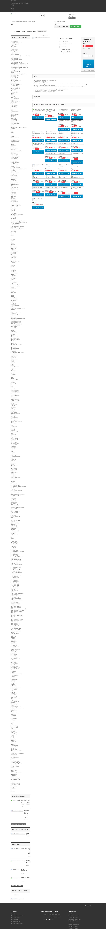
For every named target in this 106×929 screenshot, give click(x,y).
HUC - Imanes (14, 690)
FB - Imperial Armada (15, 339)
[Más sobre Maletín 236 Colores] (18, 833)
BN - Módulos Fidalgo (15, 588)
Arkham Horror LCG (15, 701)
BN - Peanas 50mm (15, 580)
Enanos (12, 291)
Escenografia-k (14, 333)
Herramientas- (14, 252)
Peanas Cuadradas (15, 50)
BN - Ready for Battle (15, 586)
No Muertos (13, 275)
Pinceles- (13, 249)
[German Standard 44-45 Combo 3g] (38, 165)
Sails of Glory (14, 733)
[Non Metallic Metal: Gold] (64, 143)
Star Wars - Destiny (15, 713)
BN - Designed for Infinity (16, 567)
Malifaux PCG (14, 650)
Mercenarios (13, 370)
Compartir (63, 46)
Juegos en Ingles (14, 746)
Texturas (12, 538)
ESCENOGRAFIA (14, 555)
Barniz (12, 537)
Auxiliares (13, 533)
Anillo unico (13, 775)
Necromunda (13, 231)
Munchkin (13, 711)
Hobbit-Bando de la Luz (16, 227)
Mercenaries (13, 463)
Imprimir (64, 54)
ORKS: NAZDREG (25, 877)
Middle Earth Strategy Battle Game (18, 221)
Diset (12, 728)
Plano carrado (14, 506)
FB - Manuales (14, 343)
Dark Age (13, 334)
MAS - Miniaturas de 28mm (16, 614)
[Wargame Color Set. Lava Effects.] (77, 121)
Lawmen (12, 461)
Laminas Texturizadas (15, 649)
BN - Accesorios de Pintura (16, 572)
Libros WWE (13, 455)
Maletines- (13, 254)
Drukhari (12, 174)
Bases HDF (13, 416)
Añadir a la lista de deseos (88, 70)
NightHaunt (13, 128)
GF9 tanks (13, 601)
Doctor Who (13, 739)
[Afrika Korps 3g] (64, 153)
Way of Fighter (14, 770)
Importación (13, 744)
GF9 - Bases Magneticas (16, 595)
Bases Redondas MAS (15, 631)
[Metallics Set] (77, 143)
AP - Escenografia (14, 554)
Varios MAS (13, 627)
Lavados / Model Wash (15, 516)
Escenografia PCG (15, 646)
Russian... (48, 169)
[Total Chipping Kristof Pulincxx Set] (77, 188)
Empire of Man (14, 208)
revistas (12, 536)
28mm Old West (14, 563)
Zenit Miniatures (14, 472)
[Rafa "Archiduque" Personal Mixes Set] (77, 177)
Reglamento (13, 264)
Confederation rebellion (15, 456)
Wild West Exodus (15, 454)
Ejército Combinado (15, 366)
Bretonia (12, 266)
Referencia (61, 41)
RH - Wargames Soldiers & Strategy (18, 486)
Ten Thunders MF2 (15, 443)
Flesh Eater (13, 116)
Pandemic (13, 758)
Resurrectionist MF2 (15, 438)
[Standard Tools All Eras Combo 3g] (64, 165)
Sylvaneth (13, 142)
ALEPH (12, 364)
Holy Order (13, 460)
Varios (12, 146)
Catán (12, 719)
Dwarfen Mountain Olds (16, 205)
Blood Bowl (13, 260)
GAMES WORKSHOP (15, 101)
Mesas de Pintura (14, 319)
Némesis (12, 473)
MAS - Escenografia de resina (17, 618)
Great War (13, 489)
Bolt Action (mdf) (14, 85)
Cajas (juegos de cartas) (16, 57)
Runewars (13, 759)
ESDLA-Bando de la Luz (16, 224)
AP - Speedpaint (14, 545)
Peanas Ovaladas (14, 51)
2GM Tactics (13, 714)
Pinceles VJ (13, 500)
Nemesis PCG (14, 634)
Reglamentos (13, 149)
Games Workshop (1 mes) (16, 42)
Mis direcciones (14, 919)
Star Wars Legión (14, 703)
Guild (12, 425)
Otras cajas (13, 70)
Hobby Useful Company (16, 687)
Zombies (12, 771)
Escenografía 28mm (15, 75)
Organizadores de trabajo (16, 322)
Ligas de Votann (14, 180)
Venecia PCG (13, 637)
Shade (12, 240)
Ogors (12, 131)
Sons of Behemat (14, 139)
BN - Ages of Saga (15, 585)
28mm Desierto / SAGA (16, 559)
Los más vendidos (18, 796)
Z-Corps (12, 782)
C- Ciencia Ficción (14, 679)
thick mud (13, 529)
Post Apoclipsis (14, 651)
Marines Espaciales (15, 184)
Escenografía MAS (15, 625)
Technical (13, 244)
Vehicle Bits (13, 405)
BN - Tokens (13, 573)
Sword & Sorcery (14, 726)
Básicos (12, 103)
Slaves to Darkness (15, 137)
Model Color (13, 510)
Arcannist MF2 (14, 442)
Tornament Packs (14, 359)
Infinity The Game (14, 355)
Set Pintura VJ (14, 499)
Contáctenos (13, 1)
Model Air (13, 517)
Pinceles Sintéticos (15, 251)
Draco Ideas (13, 730)
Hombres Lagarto (14, 273)
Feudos (12, 296)
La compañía (13, 300)
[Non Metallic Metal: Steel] (51, 143)
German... (35, 169)
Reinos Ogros (14, 278)
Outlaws (12, 464)
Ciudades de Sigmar (15, 111)
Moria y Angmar (14, 303)
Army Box (13, 382)
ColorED (12, 659)
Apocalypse (13, 152)
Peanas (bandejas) (15, 54)
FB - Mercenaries (14, 342)
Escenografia (13, 282)
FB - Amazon (13, 347)
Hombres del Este (14, 299)
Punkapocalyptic (14, 447)
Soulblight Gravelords (15, 140)
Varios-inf (13, 362)
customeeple (13, 671)
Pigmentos (13, 521)
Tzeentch (13, 144)
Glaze (12, 241)
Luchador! (13, 752)
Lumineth (13, 126)
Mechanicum (13, 218)
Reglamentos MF (14, 431)
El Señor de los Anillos (15, 286)
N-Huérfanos (13, 476)
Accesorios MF (14, 424)
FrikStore (13, 791)
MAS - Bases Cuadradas (16, 606)
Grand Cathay (14, 213)
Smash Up (13, 709)
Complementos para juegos (16, 84)
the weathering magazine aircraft (17, 494)
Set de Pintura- (14, 247)
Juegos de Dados (14, 745)
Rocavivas (13, 474)
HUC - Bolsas (14, 692)
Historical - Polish (14, 418)
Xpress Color (13, 498)
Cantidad (85, 53)
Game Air (13, 519)
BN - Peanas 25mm (15, 576)
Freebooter (13, 335)
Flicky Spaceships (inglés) (16, 750)
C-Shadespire (13, 685)
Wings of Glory (14, 732)
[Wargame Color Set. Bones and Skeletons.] (64, 110)
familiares (13, 740)
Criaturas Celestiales (15, 392)
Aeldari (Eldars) (14, 158)
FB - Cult (13, 346)
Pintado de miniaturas (73, 926)
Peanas (12, 47)
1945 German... (75, 157)
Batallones (13, 262)
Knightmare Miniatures (15, 379)
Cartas (12, 705)
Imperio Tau (13, 179)
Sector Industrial (14, 417)
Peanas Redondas (14, 49)
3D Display (13, 94)
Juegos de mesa (14, 100)
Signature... (74, 169)
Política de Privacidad (73, 928)
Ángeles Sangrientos (15, 162)
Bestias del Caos (14, 107)
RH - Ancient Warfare (15, 483)
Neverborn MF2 (14, 444)
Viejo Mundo (13, 200)
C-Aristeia (13, 684)
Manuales (13, 309)
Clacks (12, 736)
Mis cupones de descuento (17, 923)
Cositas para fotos (14, 92)
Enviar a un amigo (66, 49)
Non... (47, 146)
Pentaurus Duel (14, 718)
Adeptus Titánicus (14, 157)
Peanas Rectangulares (15, 53)
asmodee (13, 702)
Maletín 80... (48, 190)
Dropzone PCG (14, 654)
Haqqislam (13, 368)
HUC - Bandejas (14, 688)
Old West (13, 81)
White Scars (13, 196)
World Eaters (13, 193)
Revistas (12, 482)
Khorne (12, 124)
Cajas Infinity (13, 356)
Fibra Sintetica (14, 502)
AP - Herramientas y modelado (17, 551)
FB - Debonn (13, 349)
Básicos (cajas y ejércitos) (16, 150)
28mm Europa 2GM (15, 558)
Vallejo (12, 497)
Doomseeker (13, 715)
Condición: (61, 44)
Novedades (16, 844)
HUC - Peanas (14, 689)
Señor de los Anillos (15, 761)
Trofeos (12, 93)
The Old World (14, 198)
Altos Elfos (13, 265)
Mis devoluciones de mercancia (18, 915)
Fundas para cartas (15, 743)
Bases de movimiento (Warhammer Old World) (20, 55)
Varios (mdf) (13, 97)
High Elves (13, 209)
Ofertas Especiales (15, 44)
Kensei (12, 381)
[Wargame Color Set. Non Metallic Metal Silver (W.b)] (38, 132)
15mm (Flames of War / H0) (16, 564)
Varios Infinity (14, 697)
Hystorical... (48, 180)
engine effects (14, 532)
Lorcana (12, 72)
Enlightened (13, 459)
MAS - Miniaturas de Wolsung (17, 615)
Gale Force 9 (13, 589)
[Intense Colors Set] (51, 153)
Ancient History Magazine (16, 490)
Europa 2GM (13, 76)
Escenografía (13, 145)
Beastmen (13, 211)
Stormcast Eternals (15, 141)
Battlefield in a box (15, 602)
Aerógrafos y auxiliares (15, 520)
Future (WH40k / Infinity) (16, 80)
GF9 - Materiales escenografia (17, 593)
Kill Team (13, 219)
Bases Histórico (14, 420)
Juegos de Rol (14, 774)
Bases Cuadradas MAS (16, 628)
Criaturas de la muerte (15, 395)
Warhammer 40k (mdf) (15, 88)
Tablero (12, 767)
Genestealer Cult (14, 176)
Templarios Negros (15, 189)
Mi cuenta (14, 911)
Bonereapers (13, 109)
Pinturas (12, 235)
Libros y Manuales (14, 105)
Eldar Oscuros (14, 175)
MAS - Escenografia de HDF (17, 620)
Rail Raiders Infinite (15, 757)
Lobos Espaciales (14, 182)
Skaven (12, 135)
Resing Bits (13, 411)
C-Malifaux (13, 680)
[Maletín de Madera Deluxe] (64, 188)
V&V (12, 451)
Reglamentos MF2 (14, 439)
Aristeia (12, 360)
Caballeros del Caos (15, 165)
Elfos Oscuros (14, 271)
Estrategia (13, 731)
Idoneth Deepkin (14, 122)
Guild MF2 (13, 441)
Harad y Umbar (14, 297)
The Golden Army (14, 465)
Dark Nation (13, 457)
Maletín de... (61, 191)
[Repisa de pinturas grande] (17, 811)
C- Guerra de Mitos (15, 675)
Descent (12, 722)
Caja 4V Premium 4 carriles (16, 62)
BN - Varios (13, 568)
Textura (12, 243)
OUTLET (12, 45)
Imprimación (13, 248)
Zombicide (13, 481)
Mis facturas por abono (16, 917)
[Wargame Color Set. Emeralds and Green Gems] (38, 144)
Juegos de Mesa (14, 700)
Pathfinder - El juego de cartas (17, 707)
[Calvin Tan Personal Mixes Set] (38, 177)
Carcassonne (13, 720)
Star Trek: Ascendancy (15, 762)
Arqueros (13, 480)
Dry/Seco (13, 239)
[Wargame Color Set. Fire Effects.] (64, 121)
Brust (12, 408)
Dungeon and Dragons (15, 778)
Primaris (12, 188)
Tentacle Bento (14, 716)
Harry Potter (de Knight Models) (17, 352)
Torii (12, 450)
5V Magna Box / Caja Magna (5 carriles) (19, 63)
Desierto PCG (14, 644)
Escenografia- (14, 256)
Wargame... (35, 113)
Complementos (14, 661)
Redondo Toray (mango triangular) (18, 507)
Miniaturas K (13, 407)
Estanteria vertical (25, 800)
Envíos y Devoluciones (74, 915)
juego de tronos (14, 710)
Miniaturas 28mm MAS (15, 629)
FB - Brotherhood (14, 336)
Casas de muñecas (15, 98)
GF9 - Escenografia (15, 594)
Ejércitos (12, 287)
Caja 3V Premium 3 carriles (16, 60)
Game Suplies (14, 470)
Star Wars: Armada (15, 766)
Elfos (12, 290)
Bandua (12, 565)
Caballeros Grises (14, 166)
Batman (12, 329)
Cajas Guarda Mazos (15, 71)
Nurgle (12, 129)
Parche (12, 375)
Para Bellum (13, 446)
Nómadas (13, 372)
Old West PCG (14, 645)
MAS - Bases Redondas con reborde (18, 608)
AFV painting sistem (15, 534)
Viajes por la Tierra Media (16, 772)
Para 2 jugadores (14, 756)
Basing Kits (13, 409)
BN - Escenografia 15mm (16, 569)
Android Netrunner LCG (15, 706)
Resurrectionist (14, 426)
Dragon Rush (13, 741)
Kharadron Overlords (15, 123)
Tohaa (12, 377)
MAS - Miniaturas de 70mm (16, 616)
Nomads (12, 373)
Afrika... (60, 156)
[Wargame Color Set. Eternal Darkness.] (77, 110)
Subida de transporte (73, 917)
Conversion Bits (14, 404)
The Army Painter (14, 542)
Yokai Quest (13, 737)
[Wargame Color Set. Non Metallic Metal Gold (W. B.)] (77, 132)
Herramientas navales (15, 325)
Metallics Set (74, 146)
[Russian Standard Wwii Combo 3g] (51, 165)
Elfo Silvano (13, 270)
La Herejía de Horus (15, 215)
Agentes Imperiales (15, 159)
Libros (12, 789)
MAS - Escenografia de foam (17, 619)
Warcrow (12, 452)
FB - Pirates (13, 340)
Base (12, 236)
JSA (12, 369)
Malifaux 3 (13, 422)
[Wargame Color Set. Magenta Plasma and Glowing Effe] (51, 110)
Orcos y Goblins (14, 277)
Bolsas (12, 361)
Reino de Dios (14, 478)
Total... (73, 191)
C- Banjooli (13, 672)
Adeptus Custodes (15, 154)
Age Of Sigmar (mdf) (15, 86)
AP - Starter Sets (14, 543)
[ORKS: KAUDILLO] (15, 869)
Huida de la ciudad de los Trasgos (18, 308)
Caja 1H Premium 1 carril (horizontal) (18, 64)
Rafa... (73, 180)
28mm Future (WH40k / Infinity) (17, 560)
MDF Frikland (13, 46)
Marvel (12, 330)
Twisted (12, 433)
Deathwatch (13, 170)
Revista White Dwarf (15, 284)
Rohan (12, 293)
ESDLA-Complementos (15, 223)
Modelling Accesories (15, 413)
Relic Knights (13, 448)
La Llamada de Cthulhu (15, 779)
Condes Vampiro (14, 113)
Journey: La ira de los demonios (17, 753)
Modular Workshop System (16, 323)
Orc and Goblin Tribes (15, 204)
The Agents (13, 748)
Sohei (12, 387)
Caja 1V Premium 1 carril (16, 58)
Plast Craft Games (15, 633)
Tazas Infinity (13, 694)
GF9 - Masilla (13, 592)
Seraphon (13, 133)
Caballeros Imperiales (15, 167)
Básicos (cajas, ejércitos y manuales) (19, 222)
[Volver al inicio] (12, 31)
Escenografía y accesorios (16, 232)
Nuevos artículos (14, 41)
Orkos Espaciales (14, 187)
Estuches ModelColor (15, 511)
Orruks (12, 132)
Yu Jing (12, 378)
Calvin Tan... (35, 180)
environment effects (15, 530)
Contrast (12, 245)
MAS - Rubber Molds (15, 623)
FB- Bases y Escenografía (16, 344)
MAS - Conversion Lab (15, 624)
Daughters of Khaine (15, 114)
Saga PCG (13, 653)
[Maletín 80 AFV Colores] (51, 187)
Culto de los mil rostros (15, 477)
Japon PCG (13, 640)
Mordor (12, 295)
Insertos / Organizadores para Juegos (19, 73)
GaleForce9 (13, 351)
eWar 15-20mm (14, 647)
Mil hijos (12, 185)
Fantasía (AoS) (14, 79)
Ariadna (12, 365)
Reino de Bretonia (14, 201)
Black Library (13, 317)
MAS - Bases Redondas (16, 607)
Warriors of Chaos (14, 206)
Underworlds (13, 230)
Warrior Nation (14, 469)
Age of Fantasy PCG (15, 658)
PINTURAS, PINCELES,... (16, 495)
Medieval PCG (14, 641)
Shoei (12, 396)
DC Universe (13, 331)
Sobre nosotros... (72, 922)
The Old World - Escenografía (17, 214)
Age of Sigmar (14, 102)
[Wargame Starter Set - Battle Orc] (38, 199)
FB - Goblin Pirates (15, 338)
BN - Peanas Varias (15, 584)
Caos (12, 110)
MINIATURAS (14, 326)
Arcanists (13, 428)
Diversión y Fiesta (14, 727)
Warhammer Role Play (15, 784)
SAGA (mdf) (13, 89)
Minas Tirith (13, 292)
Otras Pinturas (14, 541)
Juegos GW (13, 258)
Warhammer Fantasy (15, 261)
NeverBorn (13, 429)
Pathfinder (13, 780)
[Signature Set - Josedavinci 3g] (77, 165)
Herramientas (13, 539)
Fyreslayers (13, 115)
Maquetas (13, 90)
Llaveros (12, 787)
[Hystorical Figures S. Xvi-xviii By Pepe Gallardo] (51, 177)
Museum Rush (14, 749)
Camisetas (13, 788)
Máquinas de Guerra (15, 399)
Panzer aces (13, 491)
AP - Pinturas (13, 546)
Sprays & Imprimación (15, 523)
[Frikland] (24, 16)
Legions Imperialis (14, 217)
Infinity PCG (13, 636)
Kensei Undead (14, 398)
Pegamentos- (13, 253)
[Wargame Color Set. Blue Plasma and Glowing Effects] (38, 110)
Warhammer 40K (14, 148)
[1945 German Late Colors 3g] (77, 154)
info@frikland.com (49, 919)
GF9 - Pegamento (14, 590)
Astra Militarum (14, 163)
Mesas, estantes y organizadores (18, 318)
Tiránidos (13, 191)
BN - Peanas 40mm (15, 579)
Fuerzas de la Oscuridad (16, 312)
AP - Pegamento (14, 552)
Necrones (13, 183)
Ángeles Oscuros (14, 161)
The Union (13, 467)
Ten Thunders (14, 435)
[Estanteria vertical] (15, 800)
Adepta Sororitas (14, 153)
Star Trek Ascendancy (15, 603)
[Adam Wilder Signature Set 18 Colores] (64, 177)
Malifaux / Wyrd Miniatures (16, 421)
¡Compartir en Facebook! (66, 51)
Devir (12, 723)
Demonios (13, 269)
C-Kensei (13, 681)
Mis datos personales (15, 921)
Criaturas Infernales (15, 390)
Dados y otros (14, 776)
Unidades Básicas (14, 383)
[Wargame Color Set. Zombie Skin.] (64, 132)
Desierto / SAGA (14, 77)
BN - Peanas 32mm (15, 577)
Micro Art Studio (14, 605)
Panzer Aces (13, 515)
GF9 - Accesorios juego (16, 598)
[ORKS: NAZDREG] (15, 878)
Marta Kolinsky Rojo (15, 504)
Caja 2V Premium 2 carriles (16, 59)
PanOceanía (13, 374)
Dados (12, 670)
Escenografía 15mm (15, 83)
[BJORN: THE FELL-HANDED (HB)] (19, 848)
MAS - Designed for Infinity (16, 611)
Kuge (12, 385)
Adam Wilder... (62, 180)
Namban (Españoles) (15, 400)
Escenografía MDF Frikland (16, 556)
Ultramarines (13, 192)
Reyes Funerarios (14, 202)
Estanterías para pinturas (16, 321)
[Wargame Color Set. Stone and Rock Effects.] (51, 132)
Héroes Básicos (14, 388)
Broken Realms (14, 106)
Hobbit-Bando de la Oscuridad (17, 228)
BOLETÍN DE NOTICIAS (19, 891)
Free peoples (13, 118)
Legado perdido (14, 754)
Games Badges (14, 693)
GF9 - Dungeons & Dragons (16, 599)
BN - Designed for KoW (16, 575)
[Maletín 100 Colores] (38, 187)
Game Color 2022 (14, 512)
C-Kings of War (14, 683)
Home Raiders (14, 353)
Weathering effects (15, 526)
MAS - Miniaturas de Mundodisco (18, 612)
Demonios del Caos (15, 172)
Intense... (47, 156)
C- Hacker (13, 676)
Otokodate (13, 394)
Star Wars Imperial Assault (16, 763)
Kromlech (13, 403)
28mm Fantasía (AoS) (15, 562)
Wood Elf (13, 210)
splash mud (13, 528)
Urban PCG (13, 655)
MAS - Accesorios (14, 621)
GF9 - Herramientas (15, 597)
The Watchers (14, 468)
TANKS (12, 735)
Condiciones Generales (74, 924)
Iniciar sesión (13, 0)
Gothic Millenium (14, 657)
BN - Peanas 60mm (15, 581)
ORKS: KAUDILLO (24, 870)
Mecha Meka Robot (15, 493)
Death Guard (13, 171)
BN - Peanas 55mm (15, 582)
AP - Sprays (13, 549)
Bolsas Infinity (14, 696)
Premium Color (14, 525)
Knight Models (14, 327)
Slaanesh (13, 136)
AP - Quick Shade (14, 550)
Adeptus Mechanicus (15, 155)
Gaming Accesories (15, 415)
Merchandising (14, 785)
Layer (12, 237)
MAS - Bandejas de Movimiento (17, 610)
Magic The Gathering (15, 698)
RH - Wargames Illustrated (16, 487)
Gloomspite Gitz (14, 119)
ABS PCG (13, 638)
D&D (12, 724)
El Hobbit (13, 306)
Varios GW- (13, 257)
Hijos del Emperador (15, 178)
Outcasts (13, 430)
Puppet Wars (13, 434)
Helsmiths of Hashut (15, 120)
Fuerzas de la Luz (14, 310)
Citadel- (12, 234)
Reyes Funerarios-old (15, 280)
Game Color (13, 513)
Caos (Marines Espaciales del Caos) (18, 169)
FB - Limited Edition (15, 348)
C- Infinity (13, 677)
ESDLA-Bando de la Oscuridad (17, 226)
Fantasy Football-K (15, 401)
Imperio (12, 274)
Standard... (61, 169)
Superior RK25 (14, 508)
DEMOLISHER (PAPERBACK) (30, 861)
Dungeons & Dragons (15, 783)
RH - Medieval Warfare (15, 485)
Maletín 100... (36, 190)
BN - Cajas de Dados (15, 571)
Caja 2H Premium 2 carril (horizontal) (18, 66)
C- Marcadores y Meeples (16, 674)
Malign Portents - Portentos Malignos (18, 127)
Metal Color (13, 524)
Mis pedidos (13, 913)
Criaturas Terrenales (15, 391)
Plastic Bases (14, 412)
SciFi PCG (13, 642)
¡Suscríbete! (16, 894)
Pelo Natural (13, 503)
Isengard (12, 301)
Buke (12, 386)
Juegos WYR (13, 437)
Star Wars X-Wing (14, 765)
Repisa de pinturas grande (26, 812)
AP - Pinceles (14, 547)
